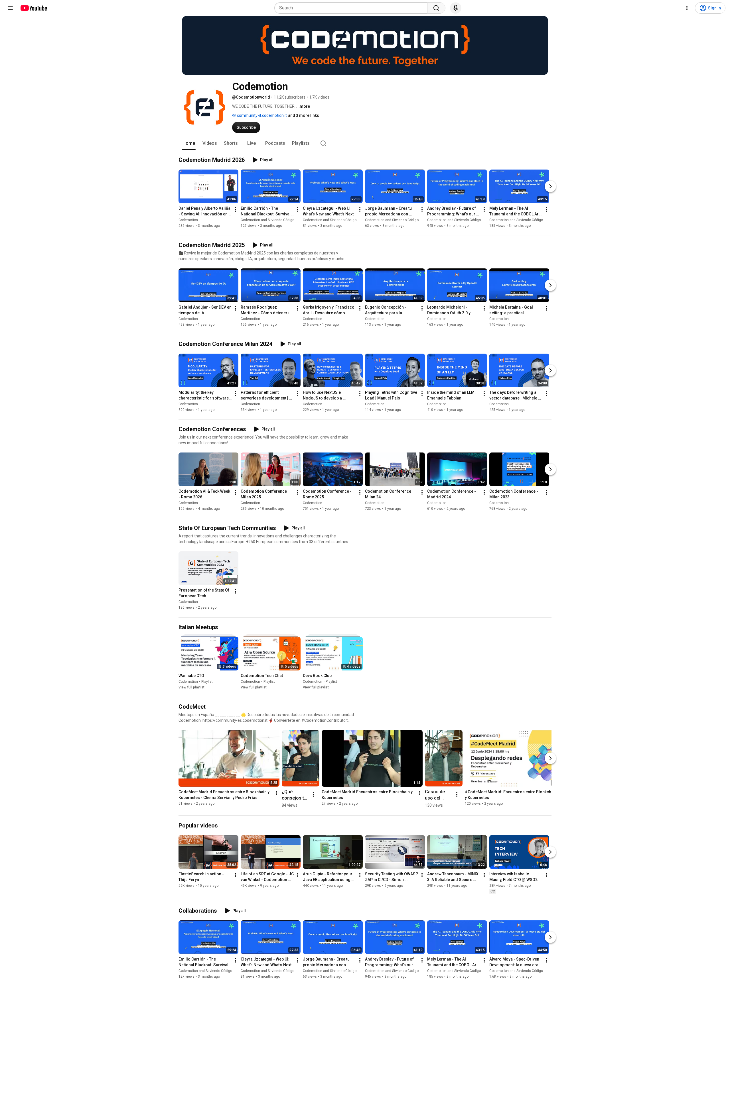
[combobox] (352, 8)
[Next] (550, 186)
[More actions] (235, 209)
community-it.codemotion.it (261, 115)
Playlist (207, 682)
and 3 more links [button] (303, 115)
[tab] (189, 143)
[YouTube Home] (33, 8)
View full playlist (191, 687)
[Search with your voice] (455, 8)
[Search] (436, 8)
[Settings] (687, 8)
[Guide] (10, 8)
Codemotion (188, 220)
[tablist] (365, 143)
